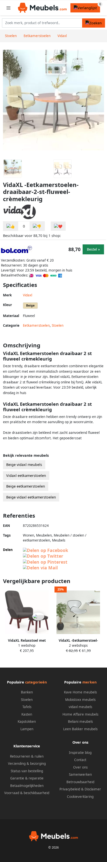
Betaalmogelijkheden (27, 785)
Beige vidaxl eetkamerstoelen (31, 497)
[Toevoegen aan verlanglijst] (58, 226)
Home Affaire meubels (80, 714)
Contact (80, 760)
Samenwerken (80, 774)
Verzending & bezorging (27, 763)
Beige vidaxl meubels (24, 464)
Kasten (26, 714)
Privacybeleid (69, 789)
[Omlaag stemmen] (37, 226)
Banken (27, 692)
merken (89, 682)
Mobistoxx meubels (80, 699)
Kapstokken (27, 721)
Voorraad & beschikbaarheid (26, 793)
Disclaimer (93, 789)
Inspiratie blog (80, 752)
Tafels (26, 707)
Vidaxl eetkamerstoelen (26, 475)
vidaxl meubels (80, 707)
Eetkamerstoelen (36, 325)
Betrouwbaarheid (80, 782)
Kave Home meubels (80, 692)
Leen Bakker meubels (80, 729)
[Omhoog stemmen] (10, 226)
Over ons (80, 767)
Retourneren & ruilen (27, 756)
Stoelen (57, 325)
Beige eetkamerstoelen (25, 486)
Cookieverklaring (80, 796)
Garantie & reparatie (27, 778)
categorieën (36, 682)
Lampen (26, 729)
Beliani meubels (80, 721)
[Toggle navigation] (8, 7)
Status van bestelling (27, 771)
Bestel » (93, 249)
